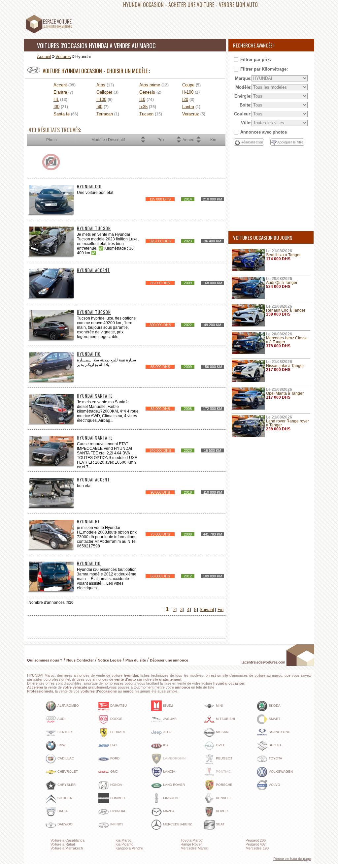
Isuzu (168, 705)
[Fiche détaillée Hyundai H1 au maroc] (51, 548)
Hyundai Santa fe (95, 395)
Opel (220, 745)
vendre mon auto (238, 5)
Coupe (188, 84)
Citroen (64, 798)
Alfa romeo (68, 705)
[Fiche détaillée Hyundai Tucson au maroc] (51, 255)
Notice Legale (109, 660)
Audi (61, 719)
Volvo (274, 785)
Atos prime (149, 84)
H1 (56, 99)
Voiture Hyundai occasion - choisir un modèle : (96, 71)
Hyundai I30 (89, 186)
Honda (116, 785)
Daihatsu (118, 705)
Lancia (169, 771)
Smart (274, 719)
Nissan (222, 732)
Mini (219, 705)
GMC (114, 771)
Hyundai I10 (89, 354)
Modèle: (243, 87)
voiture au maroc (268, 675)
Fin (220, 609)
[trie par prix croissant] (143, 138)
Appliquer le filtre (290, 142)
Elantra (60, 92)
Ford (114, 758)
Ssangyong (279, 732)
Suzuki (275, 745)
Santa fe (61, 113)
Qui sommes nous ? (44, 660)
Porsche (224, 785)
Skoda (275, 705)
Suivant (207, 609)
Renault (223, 798)
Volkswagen (281, 771)
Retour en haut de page (292, 859)
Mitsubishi (225, 719)
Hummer (117, 798)
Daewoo (65, 824)
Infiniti (116, 824)
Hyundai (117, 811)
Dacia (62, 811)
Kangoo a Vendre (129, 848)
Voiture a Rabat (63, 844)
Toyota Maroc (192, 840)
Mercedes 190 (257, 848)
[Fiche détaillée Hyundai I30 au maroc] (51, 213)
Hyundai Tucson (94, 228)
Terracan (104, 113)
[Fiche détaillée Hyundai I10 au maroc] (51, 381)
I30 (56, 106)
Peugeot (224, 758)
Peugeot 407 (256, 844)
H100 (101, 99)
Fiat (113, 745)
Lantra (188, 106)
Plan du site (135, 660)
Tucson (146, 113)
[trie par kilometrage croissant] (198, 138)
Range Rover (191, 844)
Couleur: (243, 113)
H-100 (187, 92)
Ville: (246, 122)
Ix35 (143, 106)
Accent (60, 84)
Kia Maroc (124, 840)
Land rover (174, 785)
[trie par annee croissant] (178, 138)
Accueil (44, 56)
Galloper (104, 92)
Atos (100, 84)
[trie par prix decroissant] (143, 142)
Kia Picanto (124, 844)
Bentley (65, 732)
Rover (222, 811)
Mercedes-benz (177, 824)
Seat (220, 824)
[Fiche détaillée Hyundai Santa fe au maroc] (51, 422)
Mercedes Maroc (194, 848)
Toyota (275, 758)
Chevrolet (67, 771)
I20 (185, 99)
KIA (166, 745)
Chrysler (66, 785)
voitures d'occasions (99, 691)
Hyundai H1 (88, 521)
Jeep (167, 732)
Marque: (243, 78)
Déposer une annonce (169, 660)
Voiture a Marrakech (67, 848)
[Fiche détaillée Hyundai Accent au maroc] (51, 297)
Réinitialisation (252, 142)
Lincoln (170, 798)
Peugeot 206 (256, 840)
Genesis (147, 92)
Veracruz (190, 113)
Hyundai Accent (93, 270)
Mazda (169, 811)
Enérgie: (243, 96)
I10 (142, 99)
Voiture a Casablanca (67, 840)
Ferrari (117, 732)
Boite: (246, 105)
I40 (99, 106)
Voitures (63, 56)
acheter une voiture (191, 5)
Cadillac (65, 758)
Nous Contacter (80, 660)
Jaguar (170, 719)
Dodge (116, 719)
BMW (61, 745)
